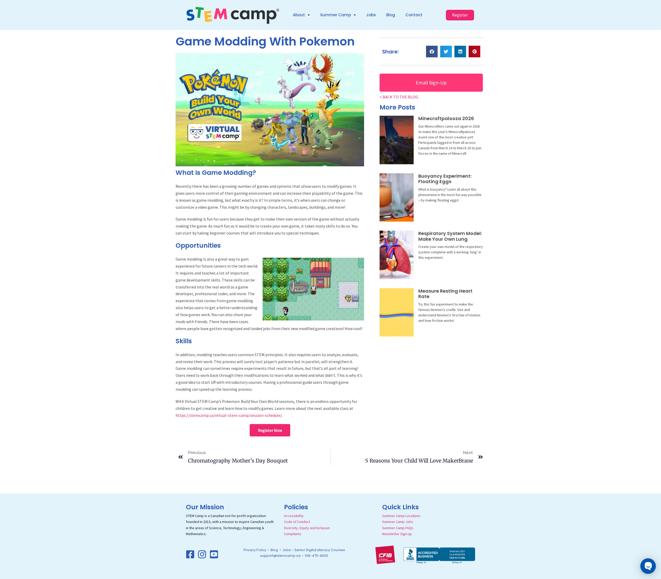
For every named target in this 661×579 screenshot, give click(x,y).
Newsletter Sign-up (397, 533)
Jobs (371, 15)
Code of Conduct (297, 521)
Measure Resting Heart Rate (445, 294)
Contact (413, 15)
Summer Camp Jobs (397, 521)
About (299, 15)
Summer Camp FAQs (397, 528)
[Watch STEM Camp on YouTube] (214, 554)
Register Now (270, 430)
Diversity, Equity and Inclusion (307, 528)
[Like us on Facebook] (190, 554)
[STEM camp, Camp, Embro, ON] (439, 555)
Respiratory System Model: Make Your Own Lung (450, 236)
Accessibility (294, 515)
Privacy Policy (254, 549)
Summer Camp (335, 15)
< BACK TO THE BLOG (399, 96)
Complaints (292, 533)
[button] (432, 51)
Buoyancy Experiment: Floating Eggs (444, 179)
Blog (390, 15)
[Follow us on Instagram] (202, 554)
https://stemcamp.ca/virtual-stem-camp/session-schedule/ (229, 415)
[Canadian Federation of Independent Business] (385, 554)
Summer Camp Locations (401, 515)
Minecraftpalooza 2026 (446, 118)
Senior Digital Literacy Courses (319, 549)
